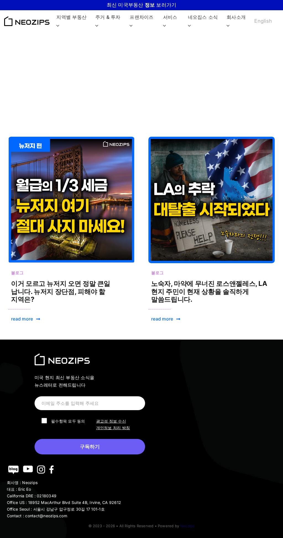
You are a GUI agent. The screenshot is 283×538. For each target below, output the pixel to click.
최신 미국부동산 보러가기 (142, 5)
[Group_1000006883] (211, 139)
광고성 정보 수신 (111, 421)
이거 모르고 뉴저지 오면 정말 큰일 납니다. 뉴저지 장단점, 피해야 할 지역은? (60, 292)
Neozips (187, 526)
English (263, 21)
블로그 (17, 272)
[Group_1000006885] (71, 139)
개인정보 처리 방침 (113, 427)
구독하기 (90, 446)
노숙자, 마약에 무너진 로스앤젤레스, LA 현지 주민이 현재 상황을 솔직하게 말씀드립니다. (209, 292)
